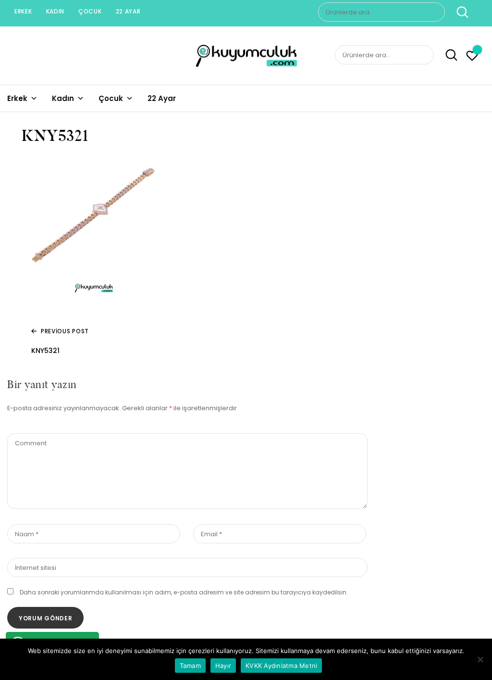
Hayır (223, 665)
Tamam (190, 665)
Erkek (23, 11)
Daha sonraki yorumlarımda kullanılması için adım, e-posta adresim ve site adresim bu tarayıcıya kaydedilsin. (184, 592)
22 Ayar (128, 11)
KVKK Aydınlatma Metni (281, 665)
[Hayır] (480, 659)
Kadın (55, 11)
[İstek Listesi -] (472, 57)
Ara (457, 12)
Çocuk (90, 11)
